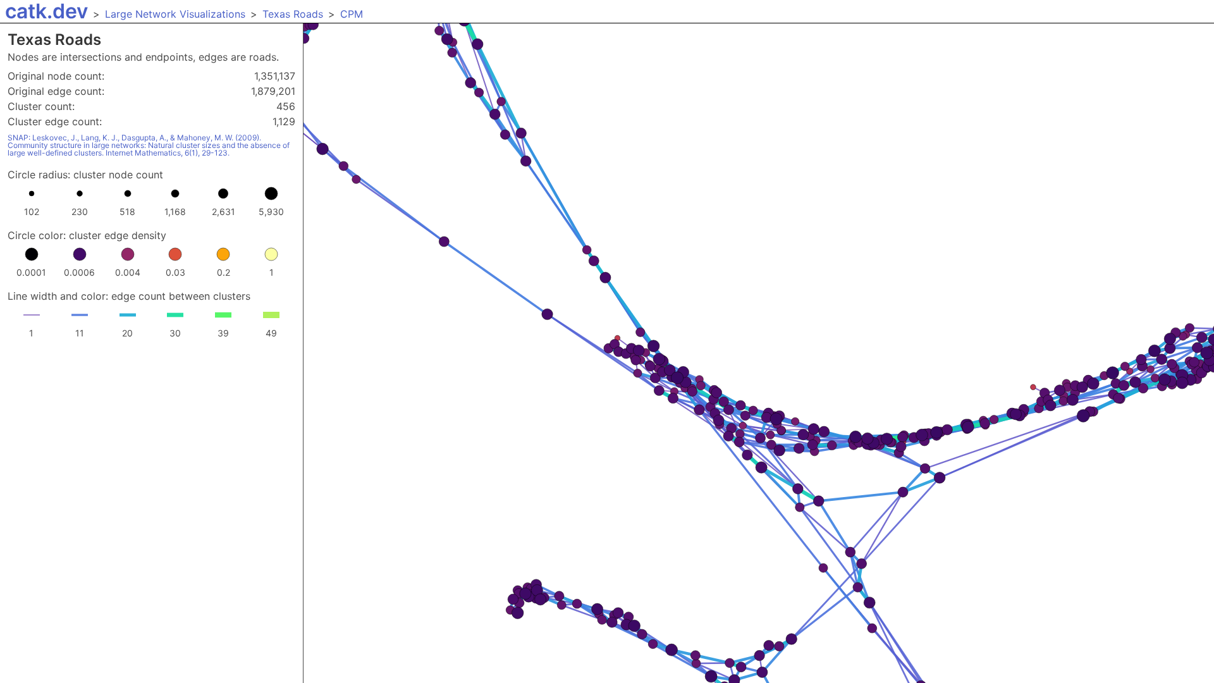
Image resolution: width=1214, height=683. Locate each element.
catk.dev (46, 11)
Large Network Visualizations (175, 14)
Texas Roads (292, 14)
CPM (351, 14)
